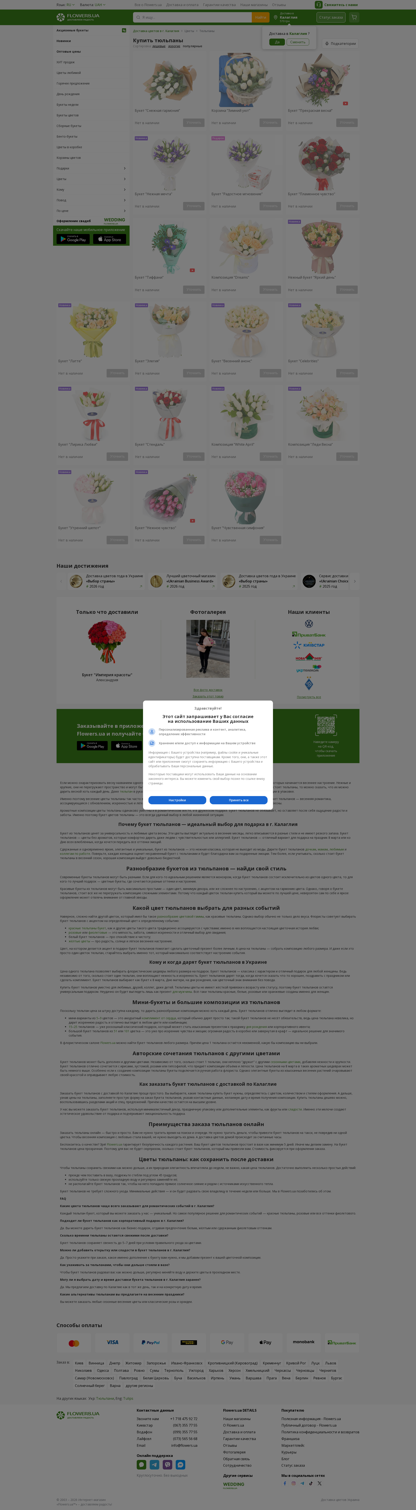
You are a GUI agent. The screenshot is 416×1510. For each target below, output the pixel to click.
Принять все (239, 800)
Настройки (177, 800)
